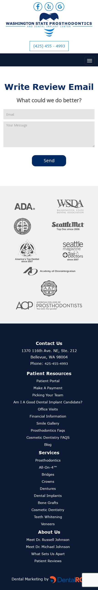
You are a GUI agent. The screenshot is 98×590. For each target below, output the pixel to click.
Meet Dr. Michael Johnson (48, 547)
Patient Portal (47, 381)
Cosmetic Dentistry (47, 510)
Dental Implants (48, 495)
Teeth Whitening (48, 517)
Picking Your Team (47, 395)
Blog (48, 444)
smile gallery (47, 423)
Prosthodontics (48, 460)
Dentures (48, 488)
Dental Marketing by (31, 579)
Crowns (48, 481)
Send (49, 160)
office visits (48, 409)
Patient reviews (48, 561)
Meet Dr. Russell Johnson (48, 540)
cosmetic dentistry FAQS (48, 437)
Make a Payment (48, 388)
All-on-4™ (48, 467)
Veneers (48, 524)
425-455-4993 (56, 363)
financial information (48, 416)
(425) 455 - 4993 (49, 46)
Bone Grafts (48, 503)
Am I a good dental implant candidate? (47, 402)
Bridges (48, 474)
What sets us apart (48, 554)
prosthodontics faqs (48, 430)
